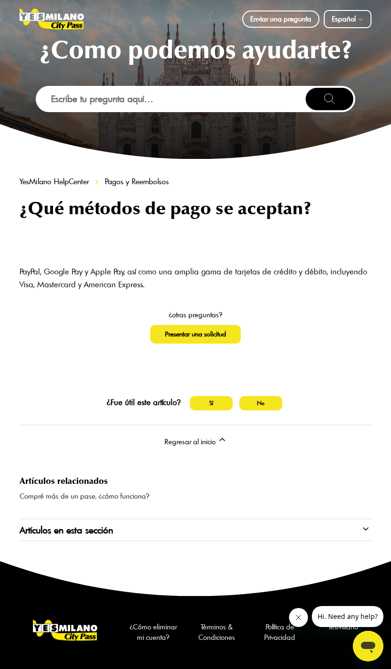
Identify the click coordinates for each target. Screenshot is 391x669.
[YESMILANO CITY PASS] (52, 19)
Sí (211, 403)
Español (345, 18)
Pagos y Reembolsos (137, 181)
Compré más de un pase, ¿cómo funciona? (84, 496)
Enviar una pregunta (280, 18)
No (261, 403)
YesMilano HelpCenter (54, 181)
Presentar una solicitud (195, 334)
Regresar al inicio (191, 441)
